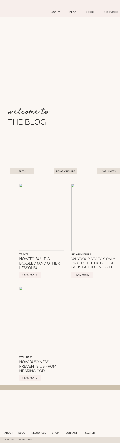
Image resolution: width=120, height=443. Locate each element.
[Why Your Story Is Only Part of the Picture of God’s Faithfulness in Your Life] (93, 217)
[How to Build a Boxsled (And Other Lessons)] (41, 217)
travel (23, 254)
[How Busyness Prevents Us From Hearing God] (41, 320)
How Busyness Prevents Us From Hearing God (37, 366)
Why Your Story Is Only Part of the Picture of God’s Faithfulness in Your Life (93, 265)
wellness (25, 357)
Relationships (81, 254)
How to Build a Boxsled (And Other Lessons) (39, 263)
